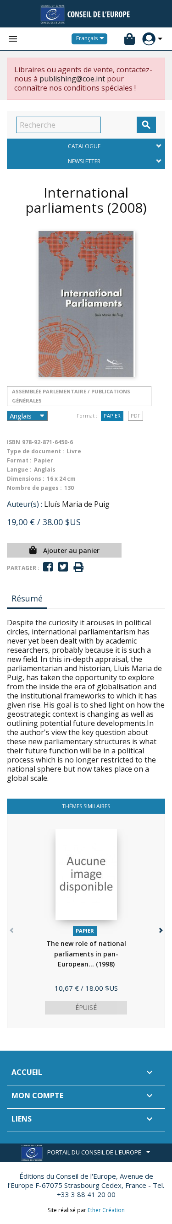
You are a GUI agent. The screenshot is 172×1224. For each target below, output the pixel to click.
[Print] (78, 567)
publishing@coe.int (72, 79)
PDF (135, 415)
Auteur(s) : (24, 504)
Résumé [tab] (27, 598)
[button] (160, 928)
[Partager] (48, 567)
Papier (112, 415)
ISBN (13, 442)
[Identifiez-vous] (148, 39)
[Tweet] (63, 567)
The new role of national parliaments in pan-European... (86, 953)
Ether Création (106, 1210)
